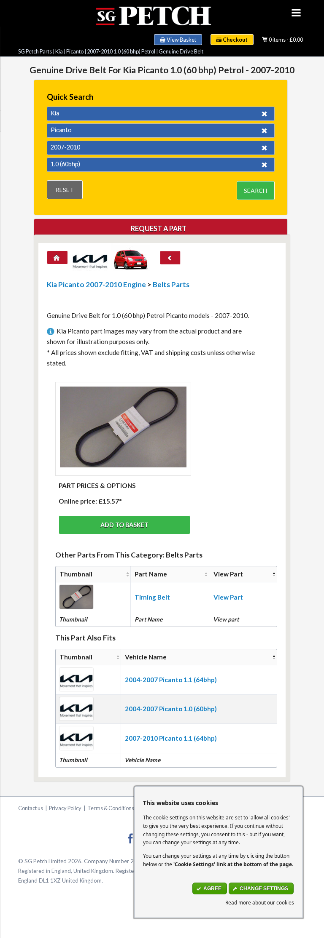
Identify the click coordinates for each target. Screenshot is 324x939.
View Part (228, 597)
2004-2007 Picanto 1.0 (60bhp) (171, 708)
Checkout (235, 39)
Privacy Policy (65, 808)
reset (65, 189)
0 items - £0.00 (286, 39)
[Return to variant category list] (170, 258)
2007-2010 (65, 147)
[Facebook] (130, 838)
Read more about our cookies (259, 902)
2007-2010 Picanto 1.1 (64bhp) (171, 738)
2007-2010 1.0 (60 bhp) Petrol (121, 51)
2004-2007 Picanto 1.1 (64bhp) (171, 679)
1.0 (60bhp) (65, 164)
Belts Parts (171, 284)
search (255, 190)
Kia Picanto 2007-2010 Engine (96, 284)
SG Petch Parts (35, 51)
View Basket (181, 39)
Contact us (30, 808)
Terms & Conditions (110, 808)
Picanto (75, 51)
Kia (59, 51)
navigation (296, 13)
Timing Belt (152, 597)
